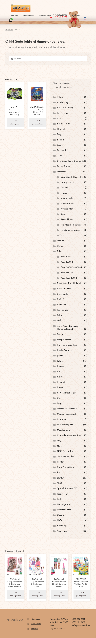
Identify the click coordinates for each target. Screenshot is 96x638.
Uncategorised (64, 505)
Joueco (60, 366)
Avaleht (14, 16)
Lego (59, 403)
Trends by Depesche (70, 230)
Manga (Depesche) (66, 414)
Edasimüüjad (62, 16)
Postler (60, 462)
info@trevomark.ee (81, 626)
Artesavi (61, 97)
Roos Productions (65, 467)
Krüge (60, 387)
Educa (60, 251)
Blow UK (61, 129)
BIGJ (59, 119)
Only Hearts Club (65, 457)
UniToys (60, 520)
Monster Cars (67, 204)
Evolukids (61, 305)
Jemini (60, 356)
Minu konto (36, 624)
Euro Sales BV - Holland (69, 283)
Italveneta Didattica (67, 345)
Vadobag (61, 526)
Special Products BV (67, 489)
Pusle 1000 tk (67, 257)
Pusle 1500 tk (66, 262)
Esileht (10, 30)
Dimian (60, 241)
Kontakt (76, 16)
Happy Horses (67, 182)
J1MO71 (64, 188)
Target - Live (63, 494)
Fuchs (59, 321)
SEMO (60, 478)
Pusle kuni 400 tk (68, 278)
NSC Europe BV (65, 451)
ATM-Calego (63, 103)
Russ (59, 473)
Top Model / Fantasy (70, 225)
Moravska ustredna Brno (69, 435)
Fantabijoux (62, 310)
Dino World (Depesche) (72, 177)
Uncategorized (64, 510)
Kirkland (61, 382)
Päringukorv (36, 619)
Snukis (63, 214)
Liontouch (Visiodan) (67, 409)
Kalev (59, 377)
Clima (59, 156)
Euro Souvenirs (64, 289)
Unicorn (60, 515)
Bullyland (61, 150)
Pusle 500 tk (66, 273)
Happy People (64, 340)
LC (58, 398)
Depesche (61, 172)
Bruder (60, 145)
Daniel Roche (63, 166)
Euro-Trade (62, 294)
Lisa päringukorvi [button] (15, 122)
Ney (59, 441)
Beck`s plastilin (64, 113)
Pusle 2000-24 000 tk (71, 267)
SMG (59, 483)
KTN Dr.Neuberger (66, 393)
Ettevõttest (28, 16)
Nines (59, 446)
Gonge (60, 334)
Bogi (59, 134)
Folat (59, 315)
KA (58, 372)
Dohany (61, 246)
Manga (63, 193)
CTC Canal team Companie (70, 161)
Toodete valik (44, 16)
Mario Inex (62, 419)
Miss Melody (66, 198)
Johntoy (61, 361)
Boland (60, 140)
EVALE (60, 299)
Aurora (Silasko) (65, 108)
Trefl (59, 499)
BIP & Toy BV (63, 124)
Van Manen (62, 531)
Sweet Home (66, 220)
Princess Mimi (67, 209)
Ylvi (62, 236)
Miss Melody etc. (65, 425)
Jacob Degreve (64, 350)
